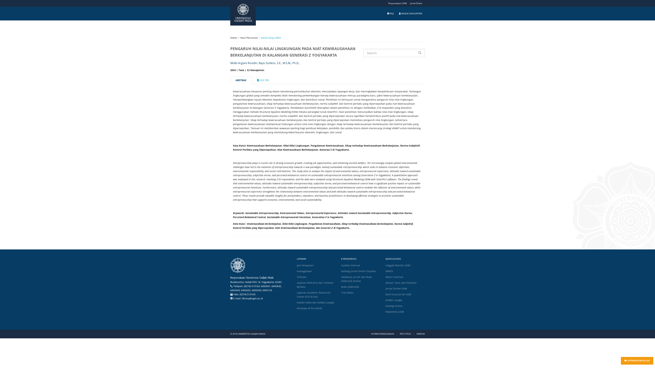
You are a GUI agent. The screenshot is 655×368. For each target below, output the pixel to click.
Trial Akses (347, 292)
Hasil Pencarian (249, 37)
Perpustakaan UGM (397, 3)
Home (233, 37)
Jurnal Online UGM (396, 288)
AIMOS (389, 271)
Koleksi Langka (393, 300)
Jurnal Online (416, 3)
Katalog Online (393, 306)
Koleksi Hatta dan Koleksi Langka (315, 302)
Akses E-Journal (394, 277)
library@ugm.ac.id (252, 298)
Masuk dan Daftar (411, 13)
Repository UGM (394, 311)
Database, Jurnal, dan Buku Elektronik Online (356, 279)
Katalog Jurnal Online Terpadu (358, 271)
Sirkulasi (302, 277)
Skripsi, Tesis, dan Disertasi (401, 282)
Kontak (421, 334)
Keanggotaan (304, 271)
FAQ (391, 13)
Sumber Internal (350, 265)
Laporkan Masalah (638, 360)
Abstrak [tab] (241, 80)
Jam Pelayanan (305, 265)
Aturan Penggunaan (382, 334)
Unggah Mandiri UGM (397, 265)
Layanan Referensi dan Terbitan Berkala (315, 284)
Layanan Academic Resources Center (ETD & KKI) (314, 294)
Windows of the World (309, 308)
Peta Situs (405, 334)
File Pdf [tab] (264, 80)
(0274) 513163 (247, 294)
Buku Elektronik (350, 286)
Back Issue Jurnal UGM (398, 294)
